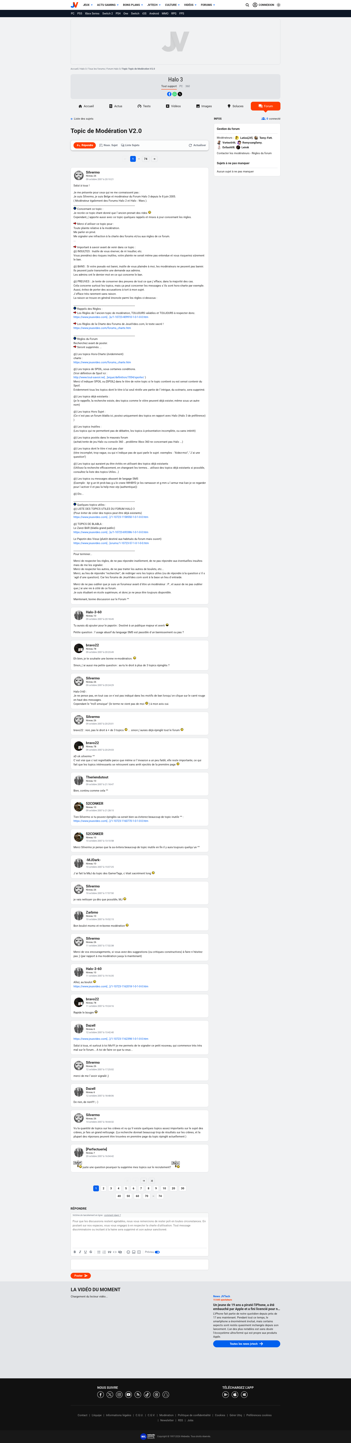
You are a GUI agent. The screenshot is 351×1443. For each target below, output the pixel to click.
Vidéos (188, 5)
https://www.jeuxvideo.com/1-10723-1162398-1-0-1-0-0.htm (110, 1038)
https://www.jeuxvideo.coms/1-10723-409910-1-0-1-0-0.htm (110, 317)
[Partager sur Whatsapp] (174, 94)
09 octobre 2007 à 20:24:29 (100, 685)
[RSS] (138, 1394)
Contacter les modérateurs (233, 153)
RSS (180, 1420)
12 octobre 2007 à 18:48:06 (100, 1095)
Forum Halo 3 (113, 68)
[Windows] (244, 1394)
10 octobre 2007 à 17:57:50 (100, 893)
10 (164, 1188)
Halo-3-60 (94, 612)
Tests (147, 106)
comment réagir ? (112, 1215)
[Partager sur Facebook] (169, 94)
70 (146, 1196)
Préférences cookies (259, 1415)
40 (119, 1196)
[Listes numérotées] (104, 1252)
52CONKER (94, 803)
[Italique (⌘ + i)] (80, 1252)
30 (182, 1188)
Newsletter (167, 1420)
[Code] (115, 1252)
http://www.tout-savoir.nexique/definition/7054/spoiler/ (108, 377)
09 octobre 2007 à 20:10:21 (100, 179)
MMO (165, 13)
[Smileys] (128, 1252)
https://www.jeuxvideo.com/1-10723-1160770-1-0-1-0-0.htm (110, 821)
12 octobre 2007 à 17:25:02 (100, 1069)
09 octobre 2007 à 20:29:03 (100, 749)
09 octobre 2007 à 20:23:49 (100, 652)
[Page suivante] (144, 1181)
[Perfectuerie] (96, 1149)
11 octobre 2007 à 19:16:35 (100, 975)
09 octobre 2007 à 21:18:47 (100, 784)
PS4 (118, 13)
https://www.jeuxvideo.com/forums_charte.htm (102, 328)
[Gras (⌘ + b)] (75, 1252)
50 (128, 1196)
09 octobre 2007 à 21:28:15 (100, 810)
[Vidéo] (139, 1252)
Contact (82, 1415)
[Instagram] (119, 1394)
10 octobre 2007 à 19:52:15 (100, 919)
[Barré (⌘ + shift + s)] (90, 1252)
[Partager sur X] (180, 94)
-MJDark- (93, 860)
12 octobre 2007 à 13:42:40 (100, 1032)
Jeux (86, 5)
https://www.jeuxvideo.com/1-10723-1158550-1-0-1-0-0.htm (110, 517)
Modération (166, 1415)
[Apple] (235, 1394)
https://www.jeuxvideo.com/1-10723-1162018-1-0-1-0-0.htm (110, 986)
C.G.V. (151, 1415)
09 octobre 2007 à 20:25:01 (100, 723)
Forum (268, 106)
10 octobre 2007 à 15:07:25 (100, 867)
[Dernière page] (152, 1181)
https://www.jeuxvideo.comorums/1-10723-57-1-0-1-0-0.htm (111, 543)
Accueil (74, 68)
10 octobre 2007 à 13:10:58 (100, 840)
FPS (181, 13)
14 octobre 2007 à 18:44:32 (100, 1121)
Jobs (190, 1420)
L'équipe (97, 1415)
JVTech (152, 5)
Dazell (90, 1025)
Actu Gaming (106, 5)
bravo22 (92, 645)
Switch (135, 13)
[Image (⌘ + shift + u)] (133, 1252)
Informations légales (118, 1415)
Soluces (238, 106)
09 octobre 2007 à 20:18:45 (100, 619)
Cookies (220, 1415)
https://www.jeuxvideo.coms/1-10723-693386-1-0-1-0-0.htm (110, 532)
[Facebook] (100, 1394)
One (125, 13)
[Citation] (109, 1252)
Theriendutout (97, 777)
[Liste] (99, 1252)
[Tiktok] (147, 1394)
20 (173, 1188)
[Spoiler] (120, 1252)
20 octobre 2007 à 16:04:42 (100, 1156)
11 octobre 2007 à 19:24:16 (100, 1006)
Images (206, 106)
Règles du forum (262, 153)
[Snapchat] (166, 1394)
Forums (206, 5)
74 (145, 159)
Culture (171, 5)
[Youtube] (128, 1394)
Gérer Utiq (236, 1415)
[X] (110, 1394)
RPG (173, 13)
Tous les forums (96, 68)
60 (137, 1196)
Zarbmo (92, 912)
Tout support (169, 86)
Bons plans (131, 5)
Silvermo (93, 172)
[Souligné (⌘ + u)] (85, 1252)
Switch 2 (107, 13)
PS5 (79, 13)
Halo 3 (83, 68)
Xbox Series (92, 13)
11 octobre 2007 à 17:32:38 (100, 945)
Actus (118, 106)
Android (154, 13)
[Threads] (156, 1394)
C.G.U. (139, 1415)
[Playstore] (225, 1394)
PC (72, 13)
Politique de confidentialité (194, 1415)
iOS (144, 13)
